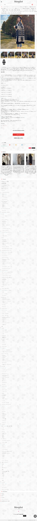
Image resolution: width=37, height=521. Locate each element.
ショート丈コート (4, 241)
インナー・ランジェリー (4, 353)
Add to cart (18, 134)
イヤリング (3, 415)
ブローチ (3, 424)
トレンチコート (4, 261)
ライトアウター (4, 239)
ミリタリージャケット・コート (6, 275)
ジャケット (3, 485)
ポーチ (3, 393)
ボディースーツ (4, 362)
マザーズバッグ (4, 382)
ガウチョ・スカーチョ (5, 313)
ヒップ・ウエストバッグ (5, 377)
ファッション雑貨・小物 (5, 471)
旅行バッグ (3, 380)
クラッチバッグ (4, 373)
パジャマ (3, 342)
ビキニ (3, 328)
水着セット (3, 337)
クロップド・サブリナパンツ (6, 317)
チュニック (3, 226)
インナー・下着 (4, 442)
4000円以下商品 (3, 183)
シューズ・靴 (3, 395)
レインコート (4, 279)
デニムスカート (4, 295)
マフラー (3, 429)
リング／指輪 (4, 418)
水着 (2, 326)
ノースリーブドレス (5, 203)
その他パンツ (4, 324)
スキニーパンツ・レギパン (6, 322)
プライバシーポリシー (5, 499)
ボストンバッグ (4, 389)
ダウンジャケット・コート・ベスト (7, 252)
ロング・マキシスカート (5, 288)
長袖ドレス (3, 206)
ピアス (3, 413)
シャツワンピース (4, 197)
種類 (1, 125)
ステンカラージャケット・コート (7, 250)
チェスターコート (4, 255)
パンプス (3, 400)
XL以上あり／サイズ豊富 (5, 181)
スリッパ (3, 406)
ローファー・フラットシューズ (6, 404)
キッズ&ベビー (3, 438)
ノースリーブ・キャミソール (6, 228)
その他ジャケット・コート (6, 284)
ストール (3, 431)
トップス (3, 444)
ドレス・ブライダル (4, 201)
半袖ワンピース (4, 194)
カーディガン (4, 223)
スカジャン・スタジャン (5, 246)
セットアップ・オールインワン (5, 208)
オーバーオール (4, 487)
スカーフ (3, 409)
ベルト (3, 433)
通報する (34, 150)
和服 (2, 473)
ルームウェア (4, 344)
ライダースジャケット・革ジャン (7, 277)
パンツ (3, 458)
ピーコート (3, 264)
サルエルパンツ (4, 319)
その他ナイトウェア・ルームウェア (7, 351)
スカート (2, 286)
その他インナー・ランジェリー (6, 364)
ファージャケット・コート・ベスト (7, 266)
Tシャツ (3, 217)
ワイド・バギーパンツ (5, 315)
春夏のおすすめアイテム (4, 188)
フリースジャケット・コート (6, 268)
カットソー (3, 221)
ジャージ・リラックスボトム (6, 299)
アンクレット (4, 422)
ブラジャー (3, 355)
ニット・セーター (4, 219)
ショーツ (3, 357)
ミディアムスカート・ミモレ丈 (6, 290)
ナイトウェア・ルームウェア (6, 440)
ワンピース (3, 190)
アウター (2, 237)
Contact (3, 497)
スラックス (3, 304)
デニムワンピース (4, 199)
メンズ (2, 478)
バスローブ (3, 348)
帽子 (2, 469)
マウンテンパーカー (5, 270)
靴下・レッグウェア (5, 462)
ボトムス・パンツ (3, 297)
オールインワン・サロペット (6, 212)
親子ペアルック (4, 467)
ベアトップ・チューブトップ (6, 232)
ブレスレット (4, 420)
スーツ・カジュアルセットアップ (7, 451)
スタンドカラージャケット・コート (7, 248)
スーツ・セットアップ (5, 489)
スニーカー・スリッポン (5, 402)
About (3, 493)
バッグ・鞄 (3, 366)
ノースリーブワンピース (5, 192)
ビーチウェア (4, 335)
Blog (2, 495)
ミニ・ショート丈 (4, 293)
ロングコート (4, 281)
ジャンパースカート (5, 449)
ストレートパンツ (4, 308)
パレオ (3, 333)
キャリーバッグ (4, 386)
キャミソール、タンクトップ (6, 360)
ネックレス (3, 411)
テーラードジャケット (5, 257)
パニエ (3, 476)
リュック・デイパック (5, 375)
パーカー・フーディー (5, 230)
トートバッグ (4, 371)
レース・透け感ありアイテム (5, 185)
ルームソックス (4, 346)
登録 (24, 515)
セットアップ (4, 210)
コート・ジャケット (5, 460)
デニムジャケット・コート (6, 259)
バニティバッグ (4, 391)
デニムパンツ (4, 306)
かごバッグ (3, 384)
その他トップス (4, 235)
